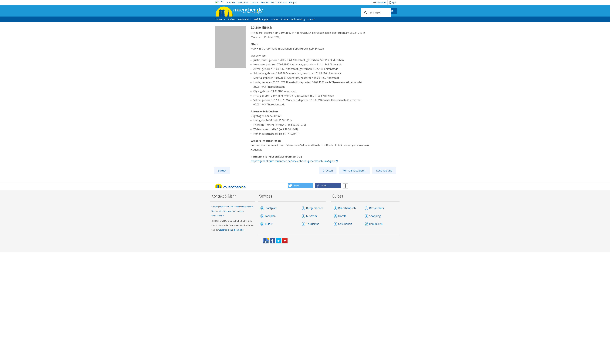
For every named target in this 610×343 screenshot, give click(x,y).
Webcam (264, 2)
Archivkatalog (298, 19)
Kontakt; (215, 206)
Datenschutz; (217, 211)
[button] (300, 185)
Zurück (222, 170)
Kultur (268, 224)
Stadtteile (231, 2)
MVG (273, 2)
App (394, 2)
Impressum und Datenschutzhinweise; (236, 206)
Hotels (342, 216)
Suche (231, 19)
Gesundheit (345, 224)
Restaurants (376, 208)
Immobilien (376, 224)
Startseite (220, 19)
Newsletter (381, 2)
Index (284, 19)
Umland (254, 2)
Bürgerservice (314, 208)
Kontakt (311, 19)
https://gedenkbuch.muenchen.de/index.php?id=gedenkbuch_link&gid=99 (294, 161)
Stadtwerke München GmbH (231, 230)
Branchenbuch (347, 208)
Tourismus (312, 224)
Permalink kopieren (354, 170)
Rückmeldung (384, 170)
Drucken (328, 170)
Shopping (375, 216)
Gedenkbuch (244, 19)
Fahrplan (293, 2)
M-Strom (311, 216)
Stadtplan (282, 2)
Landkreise (243, 2)
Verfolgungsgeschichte (265, 19)
